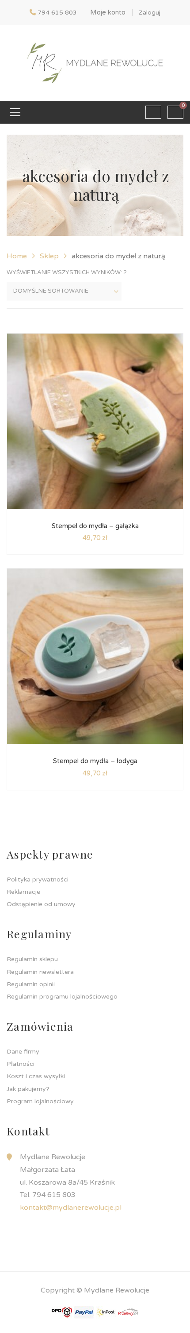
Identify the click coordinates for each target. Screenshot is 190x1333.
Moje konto (107, 12)
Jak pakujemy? (28, 1089)
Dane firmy (23, 1051)
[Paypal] (84, 1311)
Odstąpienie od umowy (41, 904)
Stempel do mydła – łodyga (95, 761)
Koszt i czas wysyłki (36, 1076)
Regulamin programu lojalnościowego (62, 996)
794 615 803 (57, 12)
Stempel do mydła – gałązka (95, 526)
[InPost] (106, 1311)
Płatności (20, 1064)
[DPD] (62, 1311)
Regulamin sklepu (32, 959)
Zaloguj (149, 12)
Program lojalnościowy (40, 1101)
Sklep (49, 256)
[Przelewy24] (128, 1311)
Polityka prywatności (37, 879)
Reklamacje (23, 892)
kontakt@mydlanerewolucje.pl (71, 1207)
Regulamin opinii (31, 984)
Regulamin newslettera (40, 972)
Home (17, 256)
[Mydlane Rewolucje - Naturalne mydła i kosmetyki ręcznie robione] (95, 62)
